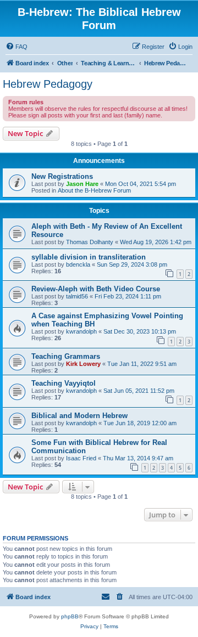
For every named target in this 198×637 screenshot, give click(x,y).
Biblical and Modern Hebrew (79, 415)
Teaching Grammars (65, 356)
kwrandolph (81, 331)
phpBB (70, 616)
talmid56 (77, 296)
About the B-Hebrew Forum (94, 190)
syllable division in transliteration (88, 257)
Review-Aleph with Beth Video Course (95, 289)
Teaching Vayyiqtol (63, 383)
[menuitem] (17, 46)
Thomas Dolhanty (89, 242)
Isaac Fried (81, 458)
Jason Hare (82, 184)
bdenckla (78, 264)
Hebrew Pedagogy (47, 84)
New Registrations (62, 176)
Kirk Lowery (83, 363)
